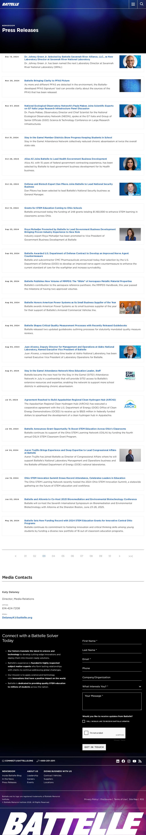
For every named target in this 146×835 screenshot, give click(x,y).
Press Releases (9, 782)
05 (62, 556)
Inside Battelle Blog (11, 775)
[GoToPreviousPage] (15, 556)
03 (43, 556)
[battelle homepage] (10, 4)
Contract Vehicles (52, 775)
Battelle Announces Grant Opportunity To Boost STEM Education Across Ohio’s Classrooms (75, 428)
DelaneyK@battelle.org (17, 617)
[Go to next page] (119, 556)
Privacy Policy (91, 799)
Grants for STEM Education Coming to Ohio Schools (53, 208)
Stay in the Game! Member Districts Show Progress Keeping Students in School (68, 137)
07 (81, 556)
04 (53, 556)
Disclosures (106, 799)
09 (100, 556)
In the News (8, 779)
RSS (142, 799)
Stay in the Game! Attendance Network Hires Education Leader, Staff (62, 370)
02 (34, 556)
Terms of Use (120, 799)
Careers (31, 779)
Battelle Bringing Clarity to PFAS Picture (47, 80)
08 (91, 556)
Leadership (32, 775)
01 (25, 556)
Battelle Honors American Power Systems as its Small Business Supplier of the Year (70, 302)
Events (30, 782)
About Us (32, 771)
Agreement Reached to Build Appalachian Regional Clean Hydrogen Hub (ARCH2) (70, 399)
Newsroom (8, 771)
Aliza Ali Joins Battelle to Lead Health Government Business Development (65, 159)
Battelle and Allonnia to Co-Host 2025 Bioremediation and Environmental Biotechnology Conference (80, 499)
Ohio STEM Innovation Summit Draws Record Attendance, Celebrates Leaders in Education (74, 478)
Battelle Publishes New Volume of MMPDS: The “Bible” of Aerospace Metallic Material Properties (78, 281)
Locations (49, 782)
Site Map (133, 799)
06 (72, 556)
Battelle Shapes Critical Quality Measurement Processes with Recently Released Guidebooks (75, 325)
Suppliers (48, 779)
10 (110, 556)
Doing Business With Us (58, 771)
